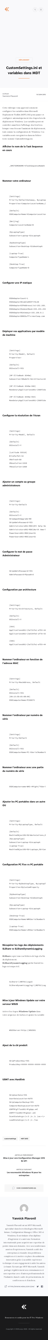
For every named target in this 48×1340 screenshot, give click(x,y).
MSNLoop (19, 1329)
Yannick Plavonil (24, 1218)
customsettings (10, 1139)
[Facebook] (42, 1286)
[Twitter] (37, 1286)
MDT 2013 (24, 1139)
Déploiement (24, 60)
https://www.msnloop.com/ (20, 1286)
